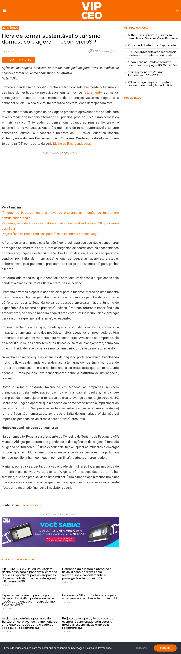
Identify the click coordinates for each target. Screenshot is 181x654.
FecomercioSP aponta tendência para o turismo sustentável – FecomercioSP (89, 597)
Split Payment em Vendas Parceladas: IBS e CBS (145, 73)
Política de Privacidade (98, 648)
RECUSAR (141, 648)
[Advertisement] (60, 177)
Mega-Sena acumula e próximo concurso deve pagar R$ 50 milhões (152, 63)
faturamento (93, 92)
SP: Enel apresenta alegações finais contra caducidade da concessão (152, 53)
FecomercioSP (31, 505)
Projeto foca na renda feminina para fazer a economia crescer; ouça (50, 234)
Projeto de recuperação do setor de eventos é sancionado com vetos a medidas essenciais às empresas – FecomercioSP (87, 623)
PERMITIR (165, 648)
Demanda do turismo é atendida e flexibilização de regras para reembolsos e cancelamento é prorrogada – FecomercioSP (87, 573)
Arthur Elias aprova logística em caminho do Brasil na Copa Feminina (153, 36)
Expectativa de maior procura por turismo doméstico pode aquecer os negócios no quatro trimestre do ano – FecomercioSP (29, 600)
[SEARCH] (177, 10)
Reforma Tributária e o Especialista (152, 45)
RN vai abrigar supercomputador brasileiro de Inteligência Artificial (151, 83)
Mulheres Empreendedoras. (72, 143)
